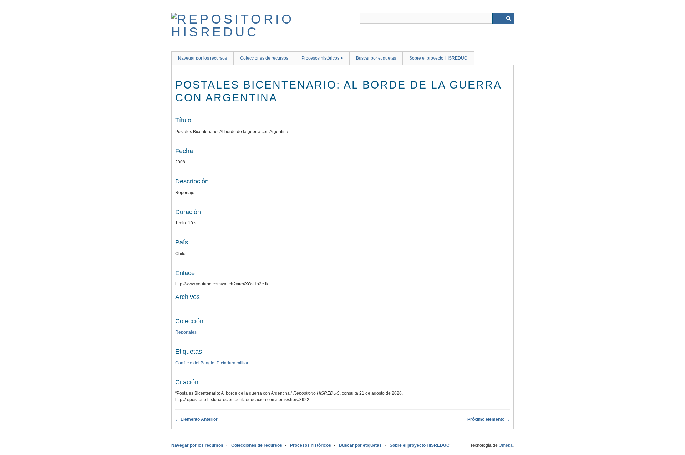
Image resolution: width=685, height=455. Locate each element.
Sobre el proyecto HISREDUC (438, 58)
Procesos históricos (320, 58)
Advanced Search (497, 18)
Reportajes (186, 332)
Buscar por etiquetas (376, 58)
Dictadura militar (232, 362)
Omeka (506, 445)
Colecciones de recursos (264, 58)
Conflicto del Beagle (194, 362)
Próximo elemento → (488, 419)
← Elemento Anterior (196, 419)
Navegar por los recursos (202, 58)
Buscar (508, 18)
